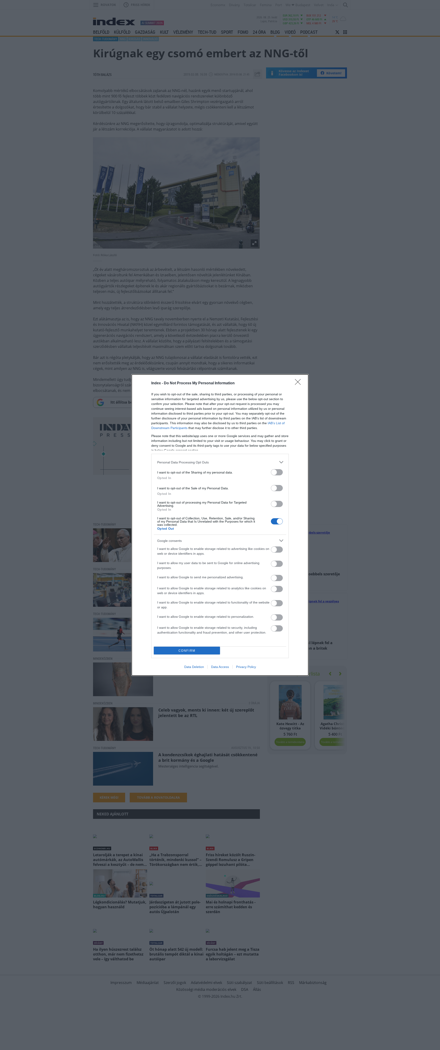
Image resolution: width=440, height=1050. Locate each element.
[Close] (299, 383)
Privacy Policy (246, 667)
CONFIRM (187, 650)
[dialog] (220, 525)
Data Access (220, 667)
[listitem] (220, 462)
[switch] (277, 472)
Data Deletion (194, 667)
